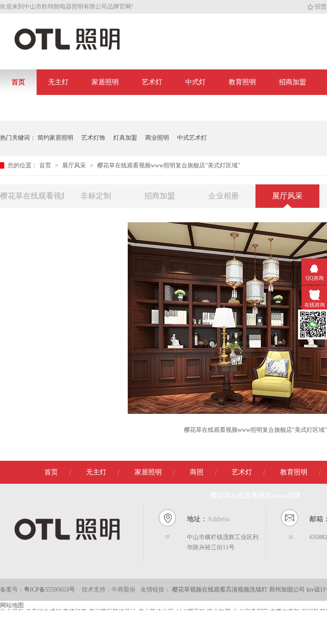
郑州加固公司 (288, 589)
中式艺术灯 (192, 138)
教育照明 (242, 82)
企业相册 (223, 196)
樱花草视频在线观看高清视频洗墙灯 (220, 589)
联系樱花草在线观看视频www (56, 107)
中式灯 (195, 82)
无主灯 (58, 82)
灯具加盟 (125, 138)
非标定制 (95, 196)
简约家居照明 (55, 138)
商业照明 (157, 138)
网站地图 (12, 605)
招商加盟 (292, 82)
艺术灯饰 (93, 138)
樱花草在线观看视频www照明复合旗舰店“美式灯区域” (168, 165)
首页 (18, 82)
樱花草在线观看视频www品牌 (32, 196)
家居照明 (105, 82)
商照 (197, 472)
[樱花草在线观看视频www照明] (67, 49)
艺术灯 (152, 82)
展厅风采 (75, 165)
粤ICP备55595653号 (49, 589)
